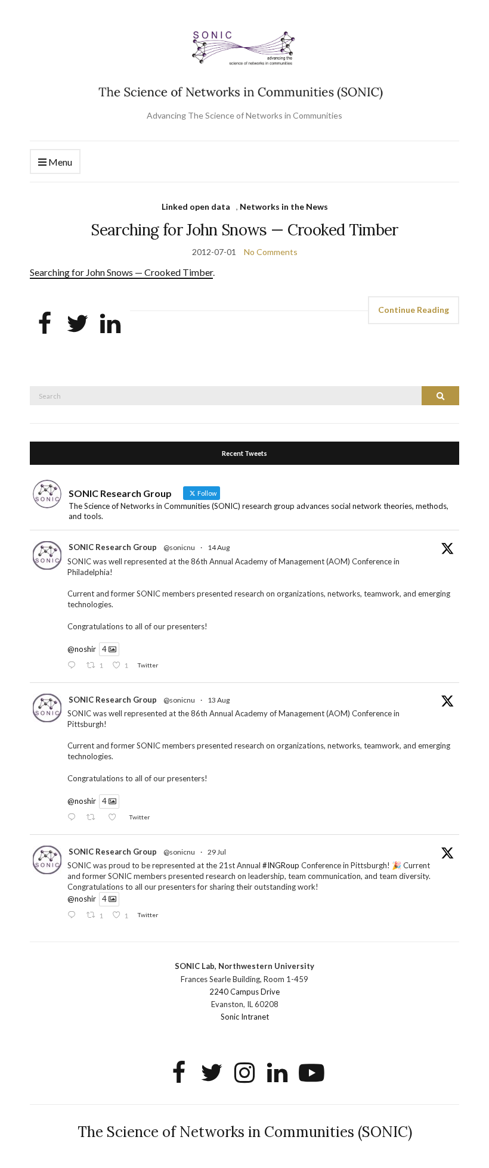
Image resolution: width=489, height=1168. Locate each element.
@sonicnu (179, 547)
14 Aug (219, 547)
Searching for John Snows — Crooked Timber (244, 230)
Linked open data (196, 206)
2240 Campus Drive (244, 991)
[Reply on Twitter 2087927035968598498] (73, 817)
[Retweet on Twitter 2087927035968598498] (93, 817)
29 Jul (217, 851)
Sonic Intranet (245, 1016)
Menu (59, 161)
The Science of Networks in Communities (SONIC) (245, 1132)
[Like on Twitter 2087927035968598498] (115, 817)
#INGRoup (280, 865)
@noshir (81, 649)
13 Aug (219, 699)
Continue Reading (413, 310)
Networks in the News (284, 206)
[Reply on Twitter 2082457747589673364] (73, 915)
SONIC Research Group (113, 547)
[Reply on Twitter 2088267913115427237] (73, 665)
